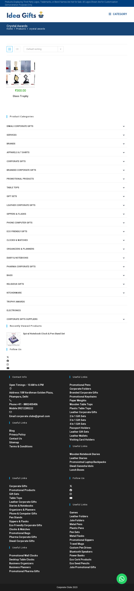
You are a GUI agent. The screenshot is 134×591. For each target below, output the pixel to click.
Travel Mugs (77, 543)
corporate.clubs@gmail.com (33, 416)
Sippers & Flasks (16, 214)
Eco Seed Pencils (80, 563)
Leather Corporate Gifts (21, 205)
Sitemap (14, 442)
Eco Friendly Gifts (17, 231)
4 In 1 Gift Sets (78, 423)
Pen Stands (15, 517)
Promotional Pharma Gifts (24, 571)
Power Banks (77, 555)
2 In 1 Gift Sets (78, 416)
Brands (11, 143)
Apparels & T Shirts (18, 152)
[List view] (17, 49)
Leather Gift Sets (79, 431)
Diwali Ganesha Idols (82, 466)
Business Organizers (21, 563)
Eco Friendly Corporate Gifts (25, 525)
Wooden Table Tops (81, 404)
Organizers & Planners (20, 249)
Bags (10, 275)
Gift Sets (12, 196)
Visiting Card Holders (82, 439)
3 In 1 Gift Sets (78, 420)
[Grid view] (10, 49)
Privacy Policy (17, 434)
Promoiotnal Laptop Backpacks (88, 462)
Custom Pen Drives (80, 547)
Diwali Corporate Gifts (20, 126)
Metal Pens (76, 524)
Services (12, 135)
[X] (8, 357)
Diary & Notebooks (17, 258)
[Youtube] (8, 368)
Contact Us (15, 438)
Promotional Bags (19, 533)
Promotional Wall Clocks (23, 555)
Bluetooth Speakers (81, 551)
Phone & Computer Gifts (23, 513)
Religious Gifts (15, 284)
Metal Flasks (77, 536)
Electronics (14, 310)
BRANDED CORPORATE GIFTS (21, 170)
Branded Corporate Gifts (84, 392)
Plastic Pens (77, 528)
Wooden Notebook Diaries (85, 454)
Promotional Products (20, 179)
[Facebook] (8, 361)
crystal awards (37, 29)
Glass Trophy (20, 96)
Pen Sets (75, 532)
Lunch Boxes (77, 469)
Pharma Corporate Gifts (21, 266)
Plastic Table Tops (80, 408)
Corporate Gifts (16, 161)
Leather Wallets (79, 435)
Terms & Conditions (20, 446)
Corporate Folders (80, 388)
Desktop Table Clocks (21, 559)
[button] (122, 579)
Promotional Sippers (82, 540)
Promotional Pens (80, 385)
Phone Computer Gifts (19, 222)
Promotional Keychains (83, 396)
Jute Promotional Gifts (83, 567)
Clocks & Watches (17, 240)
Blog (12, 430)
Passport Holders (80, 428)
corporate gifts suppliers (22, 319)
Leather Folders (79, 516)
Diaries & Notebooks (21, 505)
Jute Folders (77, 520)
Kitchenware (14, 293)
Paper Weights (78, 400)
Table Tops (13, 187)
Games (74, 512)
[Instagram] (8, 364)
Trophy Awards (16, 301)
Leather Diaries (78, 458)
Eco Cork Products (80, 559)
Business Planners (20, 567)
